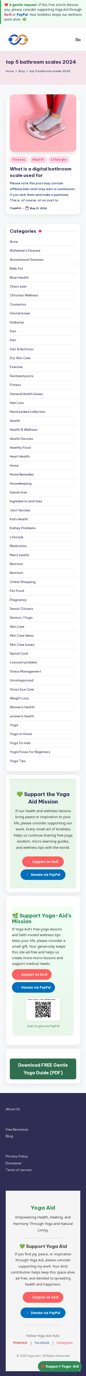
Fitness (19, 159)
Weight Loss (19, 698)
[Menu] (77, 39)
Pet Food (17, 591)
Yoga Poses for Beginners (30, 752)
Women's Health (22, 707)
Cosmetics (18, 304)
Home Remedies (22, 474)
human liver (18, 492)
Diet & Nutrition (21, 349)
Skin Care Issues (22, 644)
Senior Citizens (21, 608)
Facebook (42, 1342)
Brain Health (19, 277)
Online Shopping (23, 582)
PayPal (22, 14)
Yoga (14, 725)
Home (14, 465)
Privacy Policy (17, 1156)
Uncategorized (21, 680)
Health (38, 159)
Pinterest (20, 1342)
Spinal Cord (19, 653)
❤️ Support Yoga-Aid (60, 1366)
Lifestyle (58, 159)
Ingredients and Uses (26, 501)
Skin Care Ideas (22, 635)
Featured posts (21, 376)
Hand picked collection (27, 411)
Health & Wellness (24, 429)
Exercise (16, 367)
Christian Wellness (24, 295)
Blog (9, 1136)
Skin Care (17, 626)
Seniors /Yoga (21, 617)
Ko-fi (7, 14)
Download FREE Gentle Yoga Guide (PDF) (43, 1069)
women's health (22, 716)
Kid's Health (19, 519)
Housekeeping (21, 483)
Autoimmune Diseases (27, 259)
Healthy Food (20, 447)
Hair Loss (17, 403)
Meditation (18, 546)
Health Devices (21, 438)
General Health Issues (26, 394)
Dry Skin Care (20, 358)
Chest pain (18, 286)
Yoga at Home (21, 734)
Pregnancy (18, 600)
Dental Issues (20, 313)
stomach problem (23, 662)
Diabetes (17, 322)
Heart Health (20, 456)
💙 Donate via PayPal (43, 874)
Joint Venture (20, 510)
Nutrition (16, 564)
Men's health (19, 555)
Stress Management (25, 671)
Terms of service (19, 1170)
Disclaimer (14, 1163)
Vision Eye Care (22, 689)
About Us (13, 1109)
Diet (13, 331)
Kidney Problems (23, 528)
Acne (14, 241)
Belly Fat (16, 268)
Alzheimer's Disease (25, 250)
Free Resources (17, 1129)
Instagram (65, 1342)
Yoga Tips (18, 761)
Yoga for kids (20, 743)
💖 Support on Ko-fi (43, 861)
